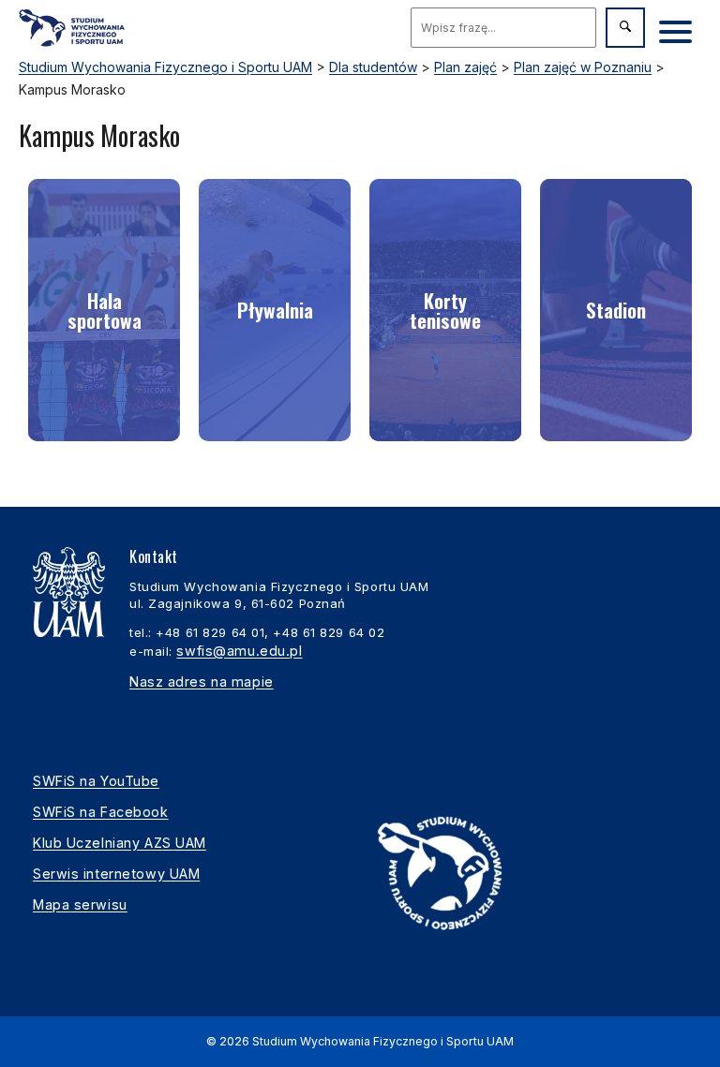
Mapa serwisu (80, 904)
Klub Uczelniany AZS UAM (119, 843)
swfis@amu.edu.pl (239, 651)
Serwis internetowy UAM (116, 874)
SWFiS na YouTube (96, 781)
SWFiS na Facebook (101, 812)
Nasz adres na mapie (201, 681)
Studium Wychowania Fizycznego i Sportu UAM (383, 1041)
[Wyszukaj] (625, 27)
